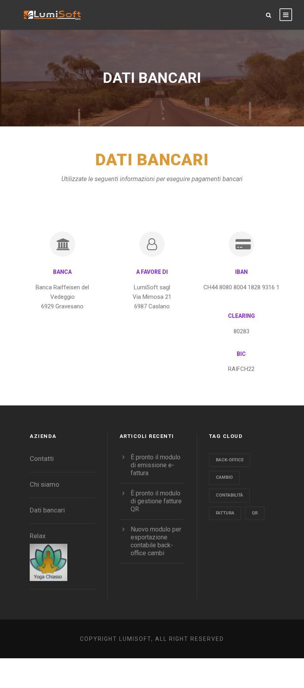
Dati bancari (47, 510)
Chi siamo (44, 484)
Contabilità (229, 495)
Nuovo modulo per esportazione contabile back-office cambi (156, 541)
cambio (224, 477)
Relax (38, 536)
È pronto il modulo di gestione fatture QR (156, 501)
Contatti (42, 458)
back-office (229, 459)
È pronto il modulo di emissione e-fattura (155, 465)
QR (255, 513)
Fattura (225, 513)
